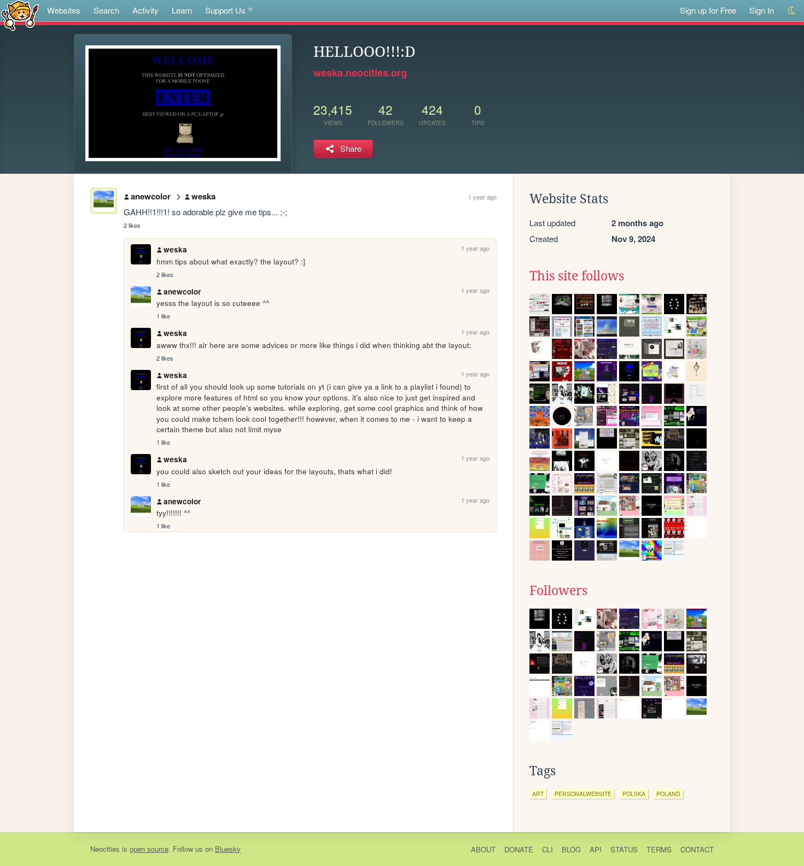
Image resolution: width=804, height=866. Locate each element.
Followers (558, 591)
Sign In (761, 10)
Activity (145, 10)
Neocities (105, 849)
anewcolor (151, 196)
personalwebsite (583, 794)
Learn (182, 10)
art (538, 794)
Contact (697, 849)
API (596, 849)
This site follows (576, 276)
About (483, 849)
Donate (518, 849)
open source (149, 849)
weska (203, 196)
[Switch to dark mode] (792, 10)
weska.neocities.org (360, 73)
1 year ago (482, 196)
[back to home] (20, 15)
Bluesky (228, 849)
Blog (571, 849)
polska (633, 794)
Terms (659, 849)
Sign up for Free (708, 10)
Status (624, 849)
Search (106, 10)
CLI (547, 849)
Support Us (225, 10)
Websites (63, 10)
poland (668, 794)
